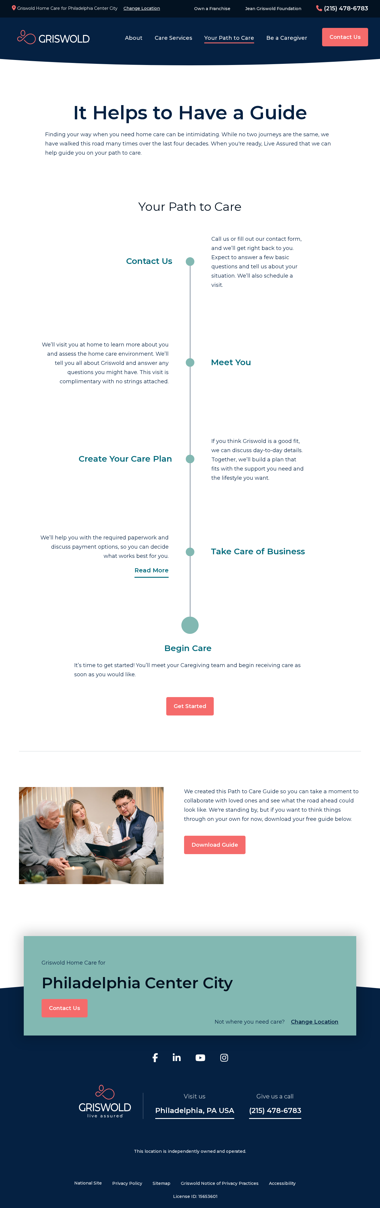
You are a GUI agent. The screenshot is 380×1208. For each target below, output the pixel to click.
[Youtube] (200, 1058)
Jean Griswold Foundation (273, 8)
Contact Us (345, 37)
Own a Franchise (212, 8)
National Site (88, 1183)
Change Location (142, 8)
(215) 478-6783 (345, 8)
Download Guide (214, 845)
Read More (151, 570)
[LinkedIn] (176, 1058)
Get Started (190, 706)
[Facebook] (155, 1058)
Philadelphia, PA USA (194, 1110)
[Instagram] (224, 1058)
